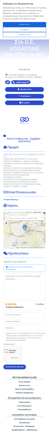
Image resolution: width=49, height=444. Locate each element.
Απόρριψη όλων (24, 34)
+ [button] (6, 214)
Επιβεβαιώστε (9, 344)
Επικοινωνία (24, 386)
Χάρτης (12, 206)
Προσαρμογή (24, 29)
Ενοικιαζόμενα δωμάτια (24, 419)
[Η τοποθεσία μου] (36, 218)
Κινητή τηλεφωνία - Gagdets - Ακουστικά (24, 140)
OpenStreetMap (32, 248)
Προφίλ (13, 148)
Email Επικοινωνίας (21, 193)
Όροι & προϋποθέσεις (24, 389)
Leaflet (17, 248)
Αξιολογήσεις (18, 254)
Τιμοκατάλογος (24, 410)
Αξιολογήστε (25, 89)
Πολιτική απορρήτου (25, 393)
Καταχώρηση (24, 402)
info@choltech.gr (10, 200)
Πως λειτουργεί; (24, 406)
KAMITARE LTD (23, 440)
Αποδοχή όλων (24, 24)
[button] (6, 120)
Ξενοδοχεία (24, 423)
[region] (24, 19)
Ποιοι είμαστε (24, 382)
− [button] (6, 218)
